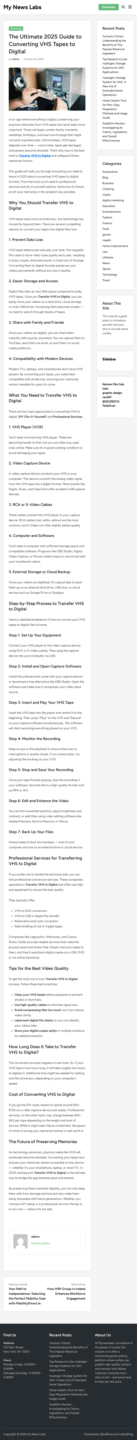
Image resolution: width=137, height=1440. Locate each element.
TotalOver (108, 405)
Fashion (107, 217)
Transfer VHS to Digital (35, 155)
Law (105, 251)
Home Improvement (115, 246)
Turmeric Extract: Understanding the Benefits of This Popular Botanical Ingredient (114, 45)
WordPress (106, 1434)
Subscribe (108, 7)
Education (108, 206)
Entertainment (111, 211)
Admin (15, 59)
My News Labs (22, 7)
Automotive (110, 171)
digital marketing (113, 200)
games (106, 234)
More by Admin (40, 1243)
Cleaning (108, 189)
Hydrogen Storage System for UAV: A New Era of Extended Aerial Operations (114, 86)
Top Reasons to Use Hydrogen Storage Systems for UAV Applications (68, 1366)
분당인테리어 (111, 401)
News (106, 263)
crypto (106, 194)
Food (105, 229)
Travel (106, 280)
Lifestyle (107, 257)
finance (107, 223)
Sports (106, 269)
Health (106, 240)
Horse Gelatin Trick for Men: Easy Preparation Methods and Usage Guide (115, 109)
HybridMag (126, 1434)
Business (107, 183)
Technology (16, 28)
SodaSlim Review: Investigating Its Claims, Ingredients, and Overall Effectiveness (115, 132)
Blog (105, 177)
